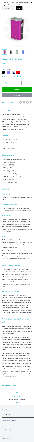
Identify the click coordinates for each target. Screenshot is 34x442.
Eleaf (4, 63)
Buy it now (17, 95)
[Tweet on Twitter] (27, 102)
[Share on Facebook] (20, 102)
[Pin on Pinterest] (24, 102)
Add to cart (17, 89)
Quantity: (4, 83)
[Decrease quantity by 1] (15, 83)
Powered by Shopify (7, 438)
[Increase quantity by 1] (22, 83)
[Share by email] (31, 102)
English (5, 429)
